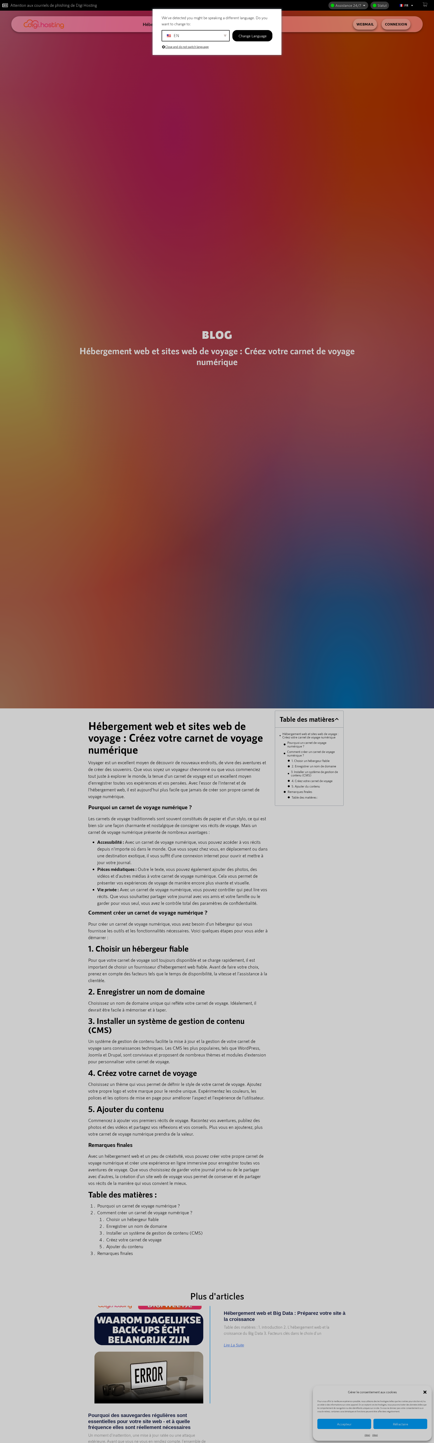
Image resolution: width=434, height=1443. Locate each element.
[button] (425, 1392)
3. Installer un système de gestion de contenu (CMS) (314, 773)
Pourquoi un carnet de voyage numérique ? (306, 744)
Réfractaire (400, 1424)
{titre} (367, 1435)
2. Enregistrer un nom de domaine (314, 766)
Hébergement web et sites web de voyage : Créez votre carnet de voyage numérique (310, 735)
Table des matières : (305, 797)
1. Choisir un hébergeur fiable (311, 760)
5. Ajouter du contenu (306, 786)
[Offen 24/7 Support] (364, 5)
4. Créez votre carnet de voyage (312, 781)
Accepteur (344, 1424)
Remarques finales (300, 791)
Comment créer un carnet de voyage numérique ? (311, 753)
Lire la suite (234, 1345)
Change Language (252, 35)
